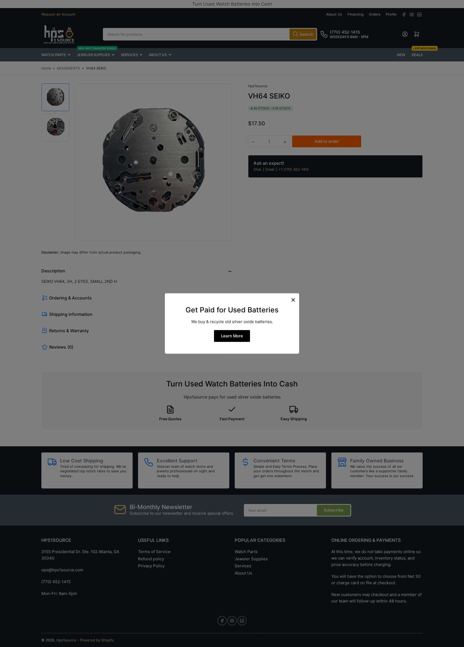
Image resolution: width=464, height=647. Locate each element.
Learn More (232, 335)
